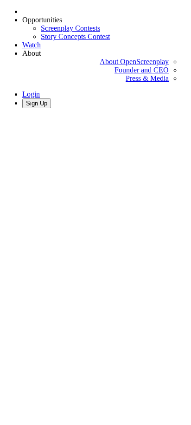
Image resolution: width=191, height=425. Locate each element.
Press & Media (147, 78)
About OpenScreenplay (134, 61)
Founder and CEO (142, 70)
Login (31, 94)
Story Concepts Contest (75, 36)
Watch (31, 45)
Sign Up (36, 103)
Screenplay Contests (70, 28)
